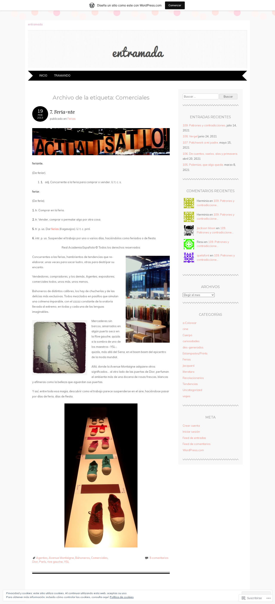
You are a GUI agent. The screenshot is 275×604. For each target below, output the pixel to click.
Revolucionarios (193, 378)
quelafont (203, 255)
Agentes (41, 558)
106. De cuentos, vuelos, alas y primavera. (210, 153)
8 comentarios (159, 558)
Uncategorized (192, 390)
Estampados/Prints (195, 353)
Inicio (43, 75)
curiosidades (191, 341)
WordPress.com (193, 450)
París (42, 561)
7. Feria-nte (62, 112)
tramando (62, 75)
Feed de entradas (194, 438)
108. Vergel (190, 136)
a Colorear (190, 323)
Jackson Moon (206, 228)
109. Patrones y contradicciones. (204, 125)
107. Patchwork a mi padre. (201, 142)
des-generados (193, 347)
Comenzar (174, 5)
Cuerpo (187, 335)
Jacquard (188, 365)
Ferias (71, 118)
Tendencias (190, 384)
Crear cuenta (191, 425)
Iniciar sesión (191, 431)
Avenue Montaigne (61, 558)
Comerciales (99, 558)
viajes (186, 396)
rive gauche (55, 561)
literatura (188, 371)
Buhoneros (82, 558)
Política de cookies (122, 597)
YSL (66, 561)
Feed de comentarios (197, 444)
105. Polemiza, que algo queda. (203, 164)
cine (185, 329)
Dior (35, 561)
